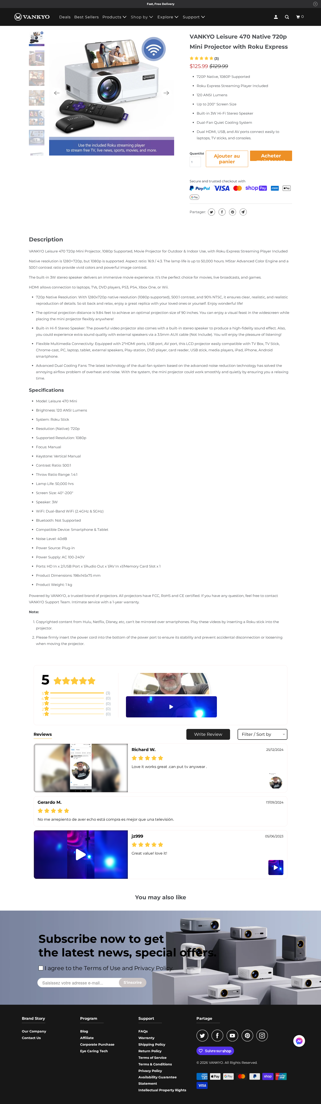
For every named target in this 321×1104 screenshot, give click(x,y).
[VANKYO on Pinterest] (248, 1035)
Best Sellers (86, 17)
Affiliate (87, 1038)
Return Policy (149, 1051)
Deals (65, 17)
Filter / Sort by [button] (256, 734)
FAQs (143, 1031)
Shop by (140, 17)
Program (88, 1018)
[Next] (166, 93)
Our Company (34, 1031)
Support (192, 17)
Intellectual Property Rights (162, 1090)
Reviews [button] (43, 734)
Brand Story (33, 1018)
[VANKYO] (32, 16)
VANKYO (216, 1062)
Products (112, 17)
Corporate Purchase (97, 1044)
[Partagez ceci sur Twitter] (211, 212)
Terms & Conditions (155, 1064)
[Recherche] (287, 17)
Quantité (197, 153)
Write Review (208, 734)
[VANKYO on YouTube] (234, 1035)
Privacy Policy (150, 1071)
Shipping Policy (151, 1044)
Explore (166, 17)
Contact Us (31, 1038)
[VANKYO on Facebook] (218, 1035)
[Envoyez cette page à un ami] (243, 212)
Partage (204, 1018)
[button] (204, 58)
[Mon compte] (276, 17)
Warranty (146, 1038)
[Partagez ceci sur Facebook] (221, 212)
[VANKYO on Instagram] (263, 1035)
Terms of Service (152, 1058)
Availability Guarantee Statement (157, 1080)
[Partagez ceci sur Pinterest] (232, 212)
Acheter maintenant (271, 157)
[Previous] (56, 93)
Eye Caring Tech (94, 1051)
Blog (84, 1031)
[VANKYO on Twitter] (203, 1035)
